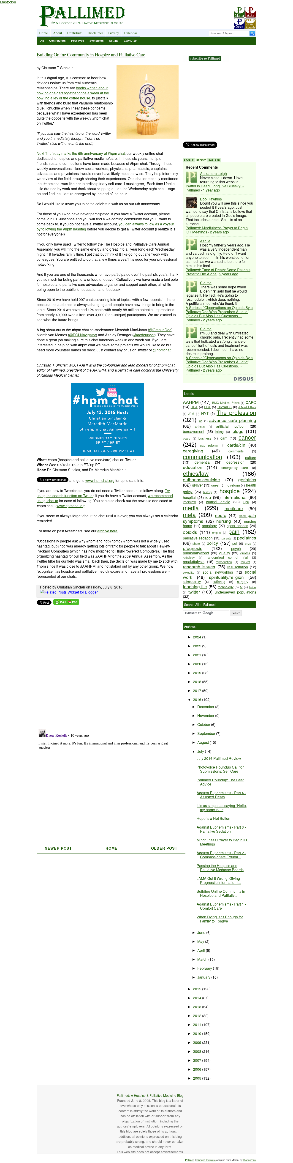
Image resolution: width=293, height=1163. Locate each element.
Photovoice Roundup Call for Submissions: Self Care (220, 769)
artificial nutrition (231, 426)
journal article (218, 501)
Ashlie (205, 241)
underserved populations (235, 592)
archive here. (107, 531)
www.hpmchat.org (99, 480)
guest (215, 485)
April (201, 950)
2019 (197, 672)
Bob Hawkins (211, 199)
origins (216, 532)
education (192, 467)
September (206, 733)
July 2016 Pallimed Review (219, 758)
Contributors (57, 40)
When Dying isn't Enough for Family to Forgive (220, 919)
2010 (197, 1033)
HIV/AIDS (224, 406)
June (201, 932)
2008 (197, 1051)
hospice (230, 491)
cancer (247, 437)
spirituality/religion (226, 577)
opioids (190, 532)
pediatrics (246, 537)
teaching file (195, 586)
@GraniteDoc (160, 329)
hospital (189, 497)
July (201, 751)
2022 (197, 646)
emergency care (234, 467)
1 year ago (211, 190)
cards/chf (236, 445)
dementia (202, 462)
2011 (197, 1024)
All (42, 40)
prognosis (192, 548)
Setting (113, 40)
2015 (197, 988)
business (204, 438)
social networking (218, 572)
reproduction (224, 562)
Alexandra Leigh (213, 173)
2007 (197, 1060)
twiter (252, 587)
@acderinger (144, 334)
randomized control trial (227, 557)
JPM (191, 413)
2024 (197, 637)
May (201, 941)
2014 (197, 997)
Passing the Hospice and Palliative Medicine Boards (220, 867)
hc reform (233, 485)
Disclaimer (95, 32)
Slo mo (206, 282)
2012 (197, 1015)
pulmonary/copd (196, 553)
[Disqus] (105, 667)
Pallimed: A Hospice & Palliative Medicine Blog (150, 1095)
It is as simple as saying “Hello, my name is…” (222, 807)
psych (236, 548)
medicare (234, 508)
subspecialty (192, 581)
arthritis (200, 426)
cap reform (209, 445)
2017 (197, 690)
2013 (197, 1006)
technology (225, 586)
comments (236, 451)
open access (237, 525)
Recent (201, 160)
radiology (189, 557)
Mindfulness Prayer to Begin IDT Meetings (223, 842)
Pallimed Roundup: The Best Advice (220, 782)
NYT (205, 413)
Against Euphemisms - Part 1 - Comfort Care (221, 906)
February (205, 968)
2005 (197, 1078)
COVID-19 (130, 40)
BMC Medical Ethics (226, 402)
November (206, 715)
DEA (194, 406)
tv (241, 586)
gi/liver (197, 485)
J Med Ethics (247, 407)
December (206, 706)
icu (208, 497)
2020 (197, 663)
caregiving (193, 450)
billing (219, 431)
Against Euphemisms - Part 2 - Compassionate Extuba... (221, 854)
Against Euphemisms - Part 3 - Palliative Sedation (221, 829)
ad (200, 421)
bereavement (193, 431)
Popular (214, 160)
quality (224, 553)
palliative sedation (198, 538)
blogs (238, 431)
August (203, 742)
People (189, 160)
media (191, 508)
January (204, 977)
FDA (207, 406)
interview (189, 501)
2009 (197, 1042)
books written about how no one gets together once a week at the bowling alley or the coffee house (73, 93)
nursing (223, 521)
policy (212, 543)
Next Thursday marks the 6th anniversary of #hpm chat (81, 153)
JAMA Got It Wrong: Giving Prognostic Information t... (219, 880)
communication (202, 456)
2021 (197, 654)
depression (235, 462)
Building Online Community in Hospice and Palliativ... (221, 893)
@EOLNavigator (82, 334)
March (202, 959)
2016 (197, 699)
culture (250, 457)
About (57, 32)
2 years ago (219, 232)
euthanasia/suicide (201, 479)
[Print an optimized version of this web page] (66, 603)
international (234, 497)
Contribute (74, 32)
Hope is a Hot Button (213, 818)
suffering (219, 581)
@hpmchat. (162, 350)
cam (223, 438)
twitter (194, 591)
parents (226, 538)
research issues (199, 566)
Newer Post (58, 848)
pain (233, 531)
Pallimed (189, 1160)
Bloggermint (249, 1160)
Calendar (130, 32)
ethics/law (196, 473)
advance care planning (232, 420)
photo (196, 543)
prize (248, 543)
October (204, 724)
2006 (197, 1069)
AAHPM (191, 402)
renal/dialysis (193, 561)
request (245, 562)
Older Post (164, 848)
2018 (197, 681)
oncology (209, 525)
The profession (236, 412)
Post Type (77, 40)
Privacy (113, 32)
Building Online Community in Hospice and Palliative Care (91, 54)
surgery (242, 581)
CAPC (251, 402)
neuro (220, 515)
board (186, 438)
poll (234, 543)
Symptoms (97, 40)
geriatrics (247, 479)
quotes (245, 552)
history (207, 492)
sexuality (188, 572)
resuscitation (237, 566)
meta (189, 514)
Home (43, 32)
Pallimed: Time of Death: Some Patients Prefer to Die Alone (218, 271)
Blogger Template (206, 1160)
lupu (246, 501)
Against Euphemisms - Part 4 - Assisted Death (221, 794)
